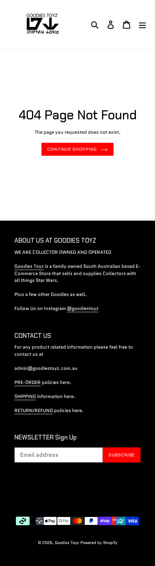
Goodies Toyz (29, 266)
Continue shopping (72, 149)
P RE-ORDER (27, 382)
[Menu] (142, 24)
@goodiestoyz (82, 308)
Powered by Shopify (99, 542)
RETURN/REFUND (33, 410)
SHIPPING (25, 396)
